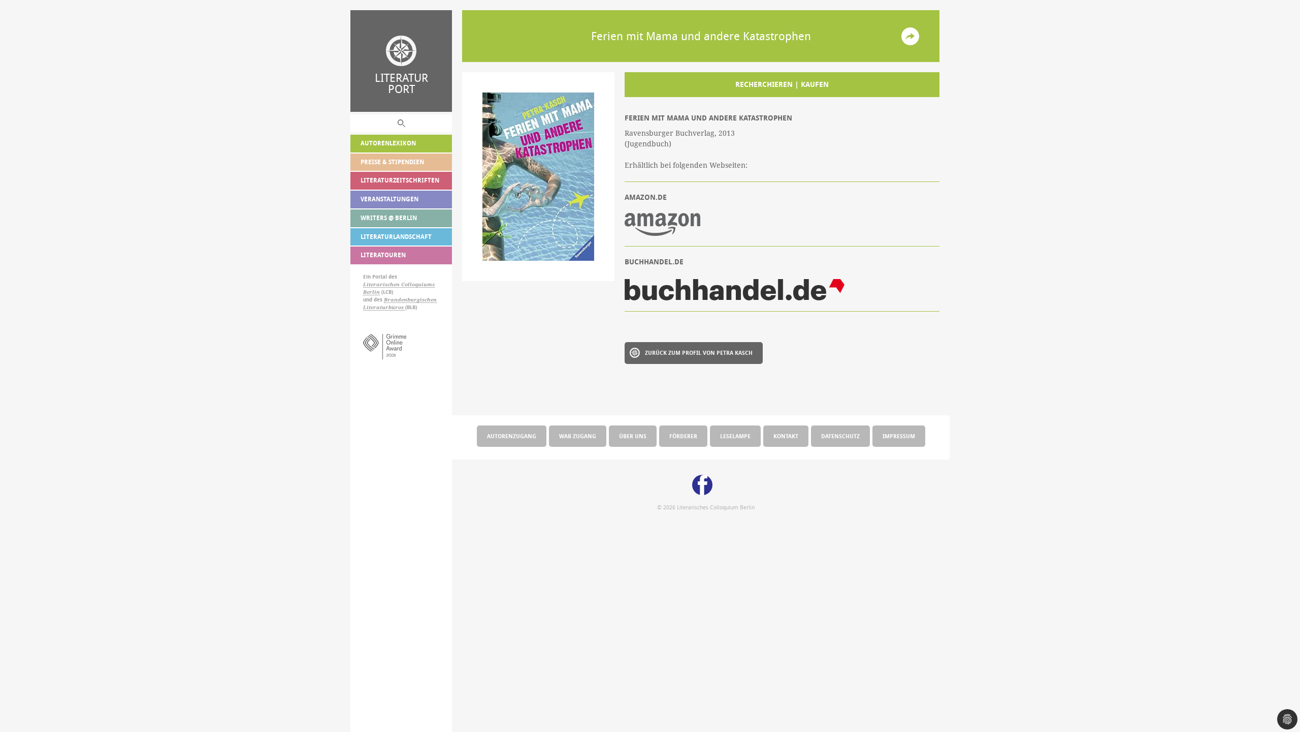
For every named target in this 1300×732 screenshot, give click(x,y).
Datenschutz (840, 436)
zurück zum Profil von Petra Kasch (699, 352)
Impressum (899, 436)
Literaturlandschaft (396, 236)
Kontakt (785, 436)
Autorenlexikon (388, 143)
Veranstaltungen (389, 199)
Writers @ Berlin (389, 218)
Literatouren (383, 255)
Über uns (632, 436)
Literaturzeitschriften (400, 180)
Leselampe (735, 436)
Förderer (683, 436)
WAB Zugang (577, 436)
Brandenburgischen (410, 299)
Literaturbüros (384, 307)
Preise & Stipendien (392, 162)
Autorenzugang (511, 436)
